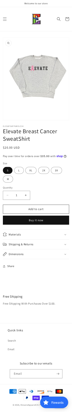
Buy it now (36, 220)
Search (12, 340)
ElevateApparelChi (30, 405)
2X (43, 170)
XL (30, 170)
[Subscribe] (58, 373)
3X (56, 170)
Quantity (7, 187)
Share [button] (10, 266)
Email (11, 349)
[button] (5, 19)
